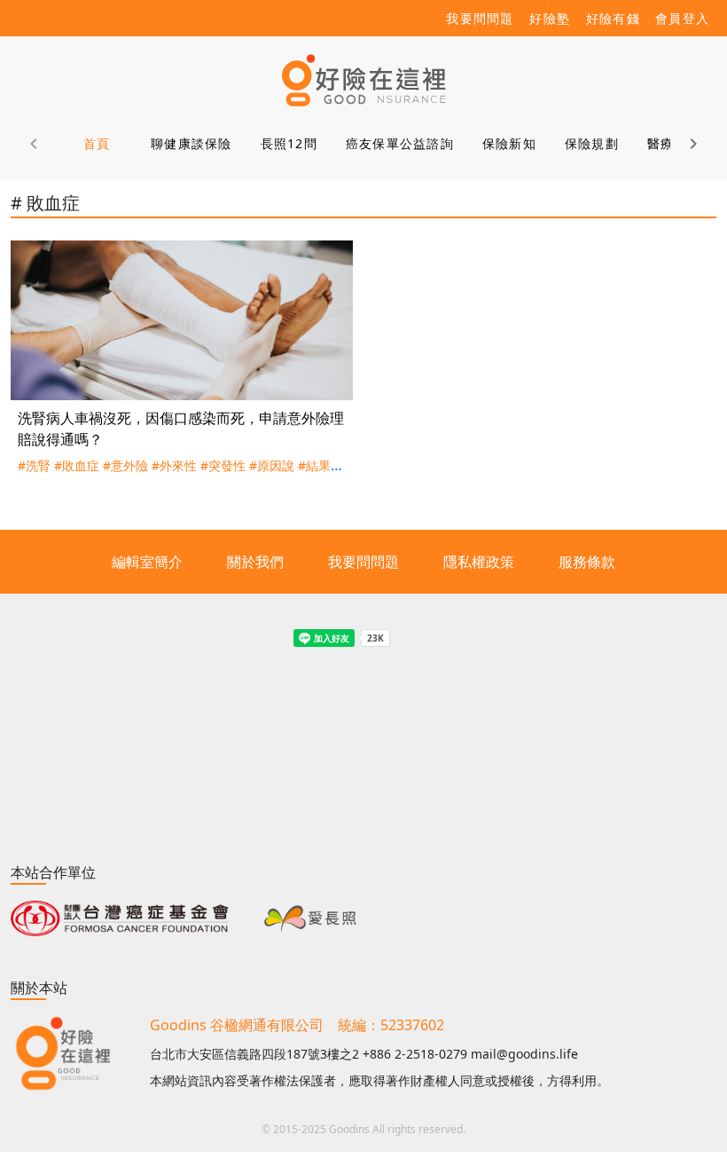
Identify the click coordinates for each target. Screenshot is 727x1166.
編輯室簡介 (147, 561)
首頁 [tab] (97, 143)
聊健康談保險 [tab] (191, 143)
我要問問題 (363, 561)
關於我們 (255, 561)
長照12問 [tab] (289, 143)
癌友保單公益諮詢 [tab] (400, 143)
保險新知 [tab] (509, 143)
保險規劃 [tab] (592, 143)
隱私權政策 (478, 561)
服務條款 (587, 561)
